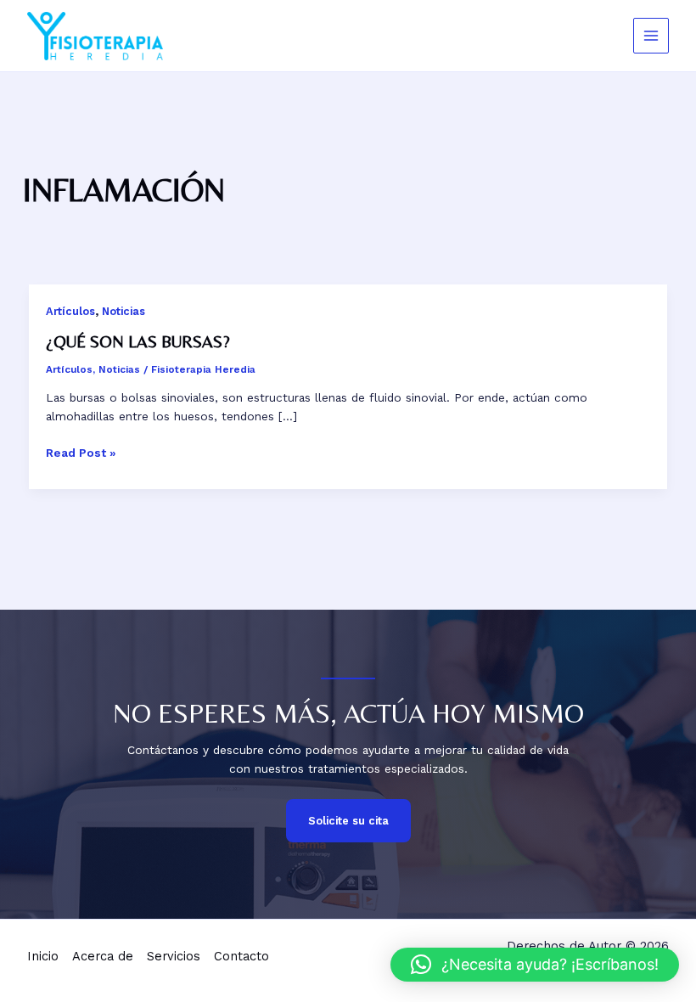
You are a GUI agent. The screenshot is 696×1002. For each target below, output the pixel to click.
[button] (534, 965)
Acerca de (102, 956)
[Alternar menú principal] (651, 36)
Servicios (173, 956)
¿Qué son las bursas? (138, 341)
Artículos (70, 311)
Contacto (241, 956)
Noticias (123, 311)
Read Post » (81, 451)
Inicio (43, 956)
